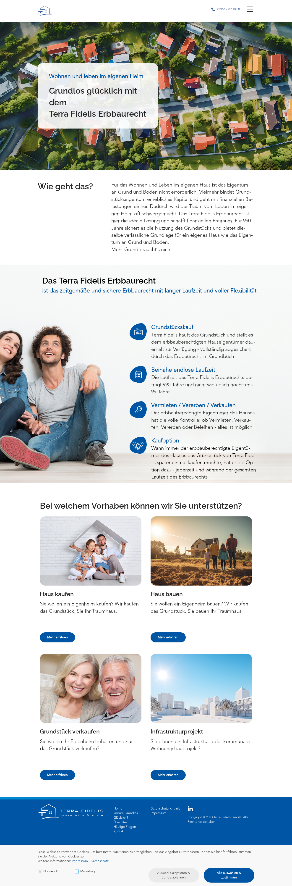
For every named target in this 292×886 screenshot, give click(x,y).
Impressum (159, 813)
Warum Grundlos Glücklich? (126, 815)
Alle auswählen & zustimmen (229, 875)
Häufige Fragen (125, 826)
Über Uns (120, 822)
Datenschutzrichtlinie (165, 808)
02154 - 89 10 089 (229, 9)
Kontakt (119, 831)
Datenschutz (100, 861)
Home (118, 808)
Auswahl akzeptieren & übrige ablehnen (173, 875)
